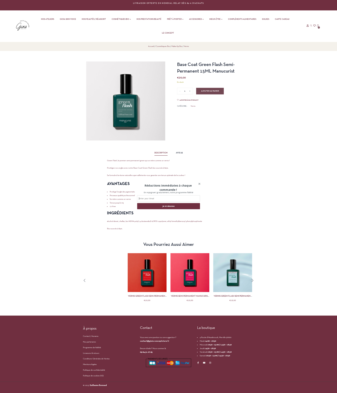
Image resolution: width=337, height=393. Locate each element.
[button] (168, 187)
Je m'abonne (168, 206)
